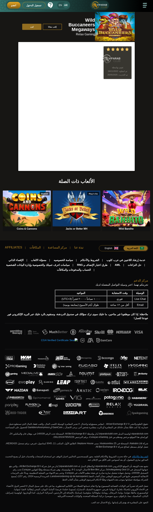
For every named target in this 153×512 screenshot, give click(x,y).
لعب (32, 27)
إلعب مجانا (52, 27)
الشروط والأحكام (140, 456)
